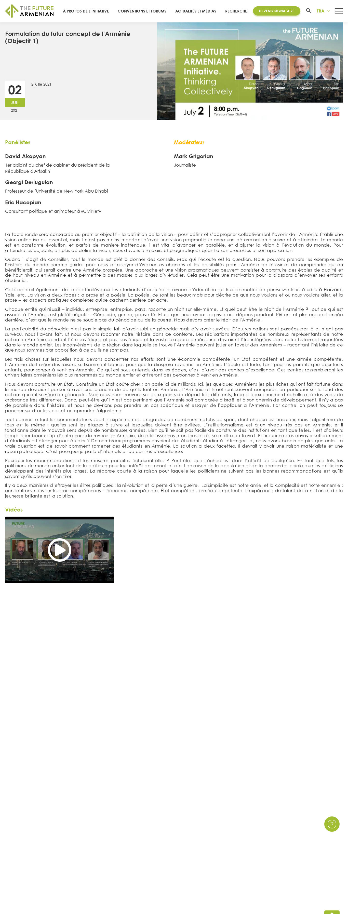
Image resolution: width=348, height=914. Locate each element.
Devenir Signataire (276, 11)
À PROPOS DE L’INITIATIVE (86, 11)
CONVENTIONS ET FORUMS (142, 11)
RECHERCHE (236, 11)
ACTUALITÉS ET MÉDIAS (195, 11)
